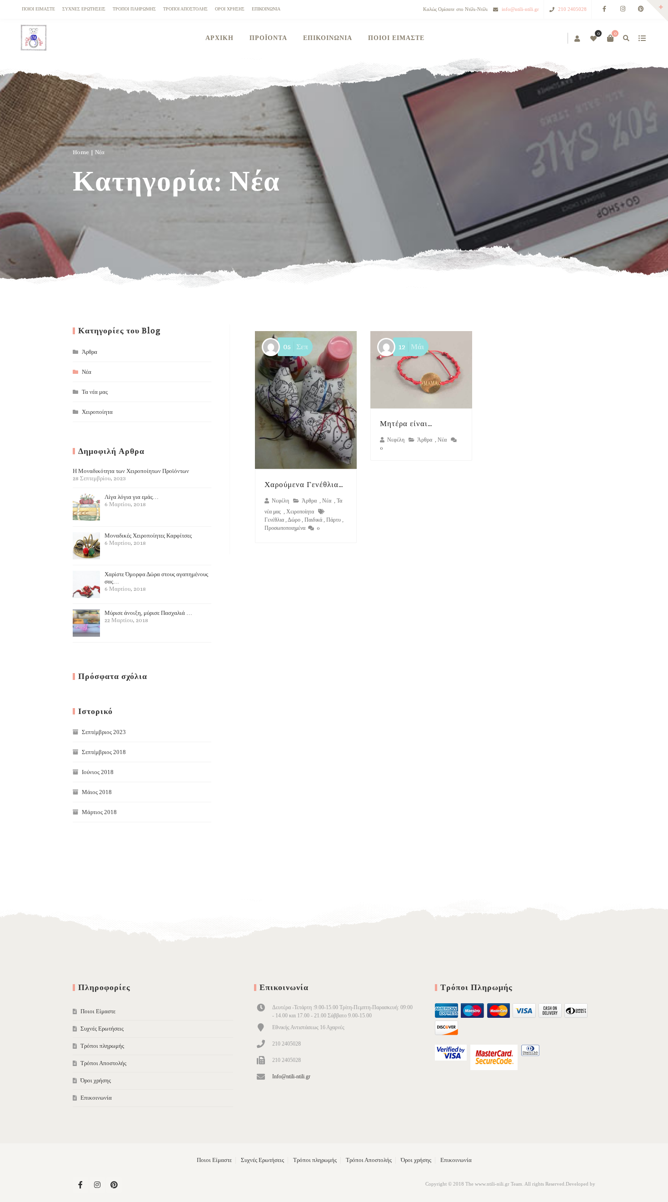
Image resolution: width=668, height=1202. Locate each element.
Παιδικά (313, 520)
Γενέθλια (274, 520)
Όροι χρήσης (229, 8)
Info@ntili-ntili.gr (291, 1076)
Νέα (326, 501)
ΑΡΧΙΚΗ (219, 38)
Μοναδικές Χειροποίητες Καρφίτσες (148, 539)
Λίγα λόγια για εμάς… (132, 500)
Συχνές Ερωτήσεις (83, 8)
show (642, 38)
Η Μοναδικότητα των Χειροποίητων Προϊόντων (131, 475)
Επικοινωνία (266, 8)
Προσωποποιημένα (284, 528)
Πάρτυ (333, 520)
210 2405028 (572, 9)
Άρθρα (309, 501)
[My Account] (577, 39)
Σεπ (295, 346)
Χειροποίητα (300, 512)
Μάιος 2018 (97, 792)
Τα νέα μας (95, 391)
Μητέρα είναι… (406, 423)
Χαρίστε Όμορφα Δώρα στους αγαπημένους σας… (156, 581)
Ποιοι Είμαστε (38, 8)
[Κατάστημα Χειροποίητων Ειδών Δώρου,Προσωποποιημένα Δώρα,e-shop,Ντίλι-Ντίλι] (33, 38)
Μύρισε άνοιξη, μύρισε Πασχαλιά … (148, 616)
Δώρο (294, 520)
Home (81, 152)
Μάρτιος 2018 (99, 812)
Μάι (411, 346)
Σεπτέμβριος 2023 (104, 732)
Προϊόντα (268, 38)
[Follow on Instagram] (622, 9)
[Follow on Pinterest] (641, 9)
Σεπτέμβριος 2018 (104, 752)
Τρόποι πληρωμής (134, 8)
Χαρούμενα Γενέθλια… (304, 484)
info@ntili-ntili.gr (520, 9)
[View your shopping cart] (610, 38)
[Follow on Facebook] (604, 9)
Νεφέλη (280, 501)
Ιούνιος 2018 (98, 772)
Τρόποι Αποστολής (185, 8)
